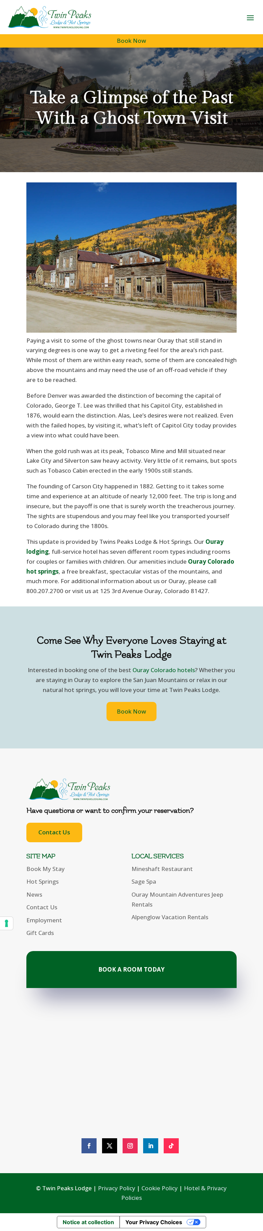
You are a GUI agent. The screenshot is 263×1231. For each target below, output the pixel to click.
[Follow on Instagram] (130, 1145)
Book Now (131, 40)
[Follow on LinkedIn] (150, 1145)
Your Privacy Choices (153, 1222)
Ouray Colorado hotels (164, 670)
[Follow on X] (109, 1145)
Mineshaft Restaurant (162, 869)
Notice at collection (88, 1222)
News (34, 894)
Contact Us (54, 832)
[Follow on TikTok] (171, 1145)
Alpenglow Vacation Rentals (170, 917)
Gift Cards (40, 933)
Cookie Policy (159, 1188)
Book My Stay (45, 869)
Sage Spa (144, 881)
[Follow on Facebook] (89, 1145)
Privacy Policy (116, 1188)
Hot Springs (42, 881)
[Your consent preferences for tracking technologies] (6, 923)
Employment (44, 920)
